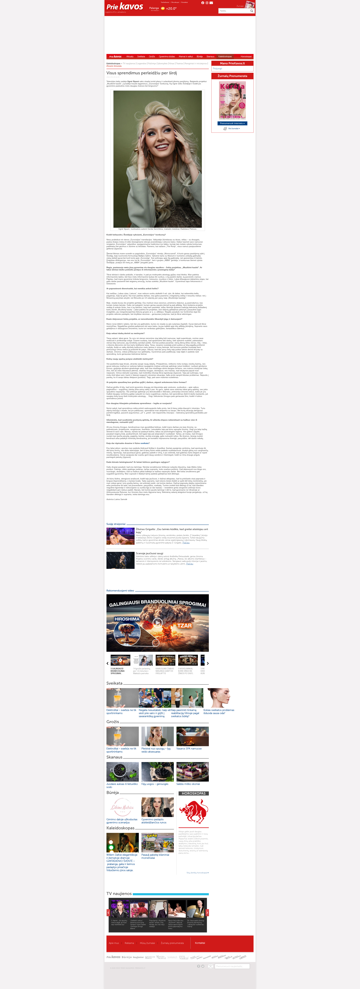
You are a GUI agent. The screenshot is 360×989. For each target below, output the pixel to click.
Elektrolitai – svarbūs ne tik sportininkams (121, 712)
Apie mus (114, 943)
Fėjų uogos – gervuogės (155, 784)
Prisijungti (217, 68)
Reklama (129, 943)
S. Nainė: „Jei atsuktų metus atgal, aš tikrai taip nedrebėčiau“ (119, 922)
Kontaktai (184, 2)
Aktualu (129, 56)
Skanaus (210, 56)
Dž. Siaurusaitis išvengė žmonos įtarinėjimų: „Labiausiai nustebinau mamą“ (196, 923)
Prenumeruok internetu (231, 123)
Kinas (171, 63)
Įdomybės (162, 63)
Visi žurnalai (233, 128)
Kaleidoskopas (225, 56)
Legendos (141, 63)
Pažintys (152, 63)
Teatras (179, 63)
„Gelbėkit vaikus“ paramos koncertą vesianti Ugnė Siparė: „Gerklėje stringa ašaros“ (138, 924)
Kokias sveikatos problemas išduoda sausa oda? (218, 712)
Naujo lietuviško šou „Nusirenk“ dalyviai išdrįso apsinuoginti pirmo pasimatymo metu (175, 924)
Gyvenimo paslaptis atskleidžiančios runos (153, 821)
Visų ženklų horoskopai (197, 873)
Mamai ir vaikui (186, 56)
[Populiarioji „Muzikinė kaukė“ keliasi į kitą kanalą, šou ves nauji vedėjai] (158, 917)
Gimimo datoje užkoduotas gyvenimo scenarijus (121, 821)
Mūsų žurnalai (147, 943)
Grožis (152, 56)
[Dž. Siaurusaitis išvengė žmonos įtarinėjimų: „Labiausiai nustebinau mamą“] (196, 917)
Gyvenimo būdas (167, 56)
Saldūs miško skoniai (188, 784)
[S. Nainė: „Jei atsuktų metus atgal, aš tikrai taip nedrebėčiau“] (120, 917)
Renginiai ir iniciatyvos (196, 63)
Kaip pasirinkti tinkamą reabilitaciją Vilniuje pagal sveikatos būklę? (185, 713)
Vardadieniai (165, 2)
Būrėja (200, 56)
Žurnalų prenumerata (172, 943)
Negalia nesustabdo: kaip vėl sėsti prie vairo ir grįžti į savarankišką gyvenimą (155, 713)
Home (115, 56)
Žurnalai (240, 6)
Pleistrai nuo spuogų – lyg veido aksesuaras (155, 750)
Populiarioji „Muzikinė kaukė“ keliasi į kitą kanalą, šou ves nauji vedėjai (157, 923)
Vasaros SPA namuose (189, 748)
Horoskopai (175, 2)
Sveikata (141, 56)
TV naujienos (129, 63)
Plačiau (186, 542)
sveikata (144, 443)
